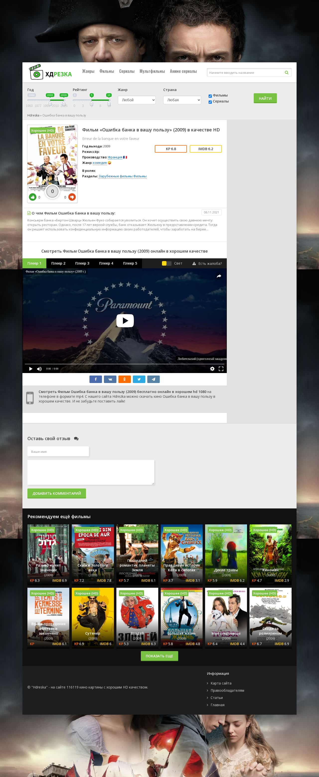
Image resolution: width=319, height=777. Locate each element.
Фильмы (106, 71)
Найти (265, 98)
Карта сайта (221, 683)
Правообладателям (227, 690)
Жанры (88, 71)
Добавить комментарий (56, 493)
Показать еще (159, 656)
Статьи (217, 697)
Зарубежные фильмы (116, 176)
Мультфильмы (152, 71)
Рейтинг (80, 89)
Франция (115, 157)
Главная (218, 704)
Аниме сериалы (183, 71)
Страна (170, 89)
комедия (100, 162)
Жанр (123, 89)
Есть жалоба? (210, 263)
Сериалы (127, 71)
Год (30, 89)
